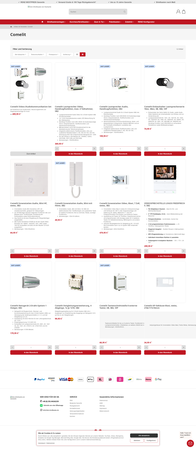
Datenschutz (50, 443)
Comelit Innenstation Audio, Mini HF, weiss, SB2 (28, 204)
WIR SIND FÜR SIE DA (49, 397)
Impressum (41, 443)
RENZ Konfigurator (146, 21)
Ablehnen (137, 440)
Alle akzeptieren (144, 435)
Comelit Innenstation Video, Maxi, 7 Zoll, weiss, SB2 (120, 204)
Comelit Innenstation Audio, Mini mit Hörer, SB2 (73, 204)
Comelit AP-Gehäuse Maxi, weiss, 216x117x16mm (160, 307)
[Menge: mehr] (94, 148)
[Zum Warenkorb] (184, 12)
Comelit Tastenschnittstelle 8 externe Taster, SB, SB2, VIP (118, 307)
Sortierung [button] (66, 54)
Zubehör (129, 21)
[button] (98, 54)
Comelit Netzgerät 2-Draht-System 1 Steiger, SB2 (28, 307)
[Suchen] (124, 12)
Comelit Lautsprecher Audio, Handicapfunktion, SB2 (114, 108)
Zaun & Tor (99, 21)
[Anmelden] (178, 12)
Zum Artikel (31, 154)
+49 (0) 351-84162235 (50, 401)
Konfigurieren (151, 440)
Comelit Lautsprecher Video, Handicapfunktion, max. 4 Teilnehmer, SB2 (74, 109)
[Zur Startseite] (39, 11)
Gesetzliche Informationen (112, 397)
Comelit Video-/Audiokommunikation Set (30, 107)
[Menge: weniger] (57, 148)
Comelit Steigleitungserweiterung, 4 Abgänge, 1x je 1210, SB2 (73, 307)
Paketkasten (114, 21)
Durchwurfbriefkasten (79, 21)
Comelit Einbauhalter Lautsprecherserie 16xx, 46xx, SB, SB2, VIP (164, 108)
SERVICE (73, 397)
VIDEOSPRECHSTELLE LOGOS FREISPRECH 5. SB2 (164, 204)
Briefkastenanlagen (55, 21)
